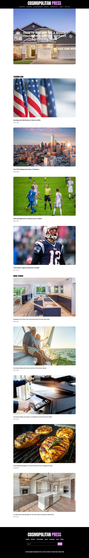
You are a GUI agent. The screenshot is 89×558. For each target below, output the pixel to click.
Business (29, 6)
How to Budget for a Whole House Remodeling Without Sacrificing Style (44, 35)
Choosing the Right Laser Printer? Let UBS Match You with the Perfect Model (32, 417)
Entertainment (38, 6)
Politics (67, 6)
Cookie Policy (61, 552)
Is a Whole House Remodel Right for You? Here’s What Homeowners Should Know (33, 514)
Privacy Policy (54, 552)
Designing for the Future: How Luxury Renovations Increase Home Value (31, 319)
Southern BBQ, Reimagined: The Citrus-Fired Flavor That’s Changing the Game (32, 465)
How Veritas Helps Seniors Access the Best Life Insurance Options (30, 368)
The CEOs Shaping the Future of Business (26, 169)
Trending (22, 6)
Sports (46, 6)
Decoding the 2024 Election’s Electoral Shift (27, 120)
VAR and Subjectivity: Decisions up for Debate (27, 218)
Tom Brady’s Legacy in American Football (26, 268)
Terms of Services (47, 552)
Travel (61, 6)
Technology (54, 6)
